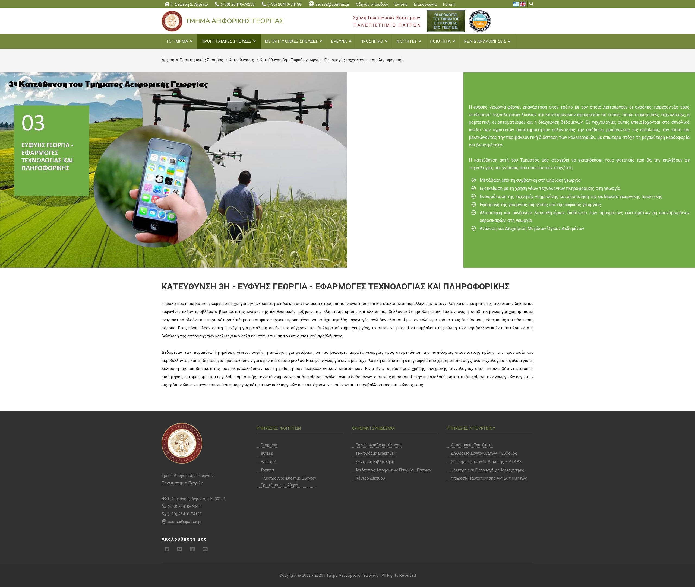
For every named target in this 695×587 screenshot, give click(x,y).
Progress (269, 444)
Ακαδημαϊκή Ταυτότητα (472, 444)
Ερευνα (339, 41)
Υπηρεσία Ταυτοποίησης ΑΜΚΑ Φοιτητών (489, 478)
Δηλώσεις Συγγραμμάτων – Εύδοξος (484, 453)
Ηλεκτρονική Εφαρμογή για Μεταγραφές (487, 470)
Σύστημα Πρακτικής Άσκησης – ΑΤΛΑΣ (486, 461)
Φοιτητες (407, 41)
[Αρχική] (232, 20)
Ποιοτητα (441, 41)
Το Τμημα (177, 41)
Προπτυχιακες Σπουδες (227, 41)
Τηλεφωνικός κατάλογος (379, 444)
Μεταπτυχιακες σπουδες (292, 41)
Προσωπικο (372, 41)
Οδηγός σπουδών (372, 4)
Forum (449, 4)
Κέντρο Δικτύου (370, 478)
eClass (267, 453)
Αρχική (168, 60)
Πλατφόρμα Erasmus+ (376, 453)
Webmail (268, 461)
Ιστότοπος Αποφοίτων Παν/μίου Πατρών (393, 470)
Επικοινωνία (425, 4)
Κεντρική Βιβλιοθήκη (375, 461)
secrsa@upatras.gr (332, 4)
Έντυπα (400, 4)
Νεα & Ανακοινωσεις (485, 41)
